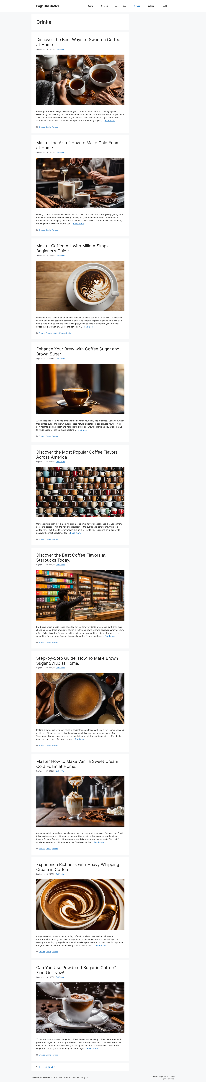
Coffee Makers (59, 333)
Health (164, 6)
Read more (110, 120)
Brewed (137, 6)
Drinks (48, 127)
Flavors (55, 127)
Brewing (104, 6)
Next (51, 1067)
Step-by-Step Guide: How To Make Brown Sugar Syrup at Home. (77, 661)
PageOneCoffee (48, 6)
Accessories (120, 6)
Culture (151, 6)
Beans (90, 6)
